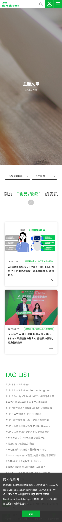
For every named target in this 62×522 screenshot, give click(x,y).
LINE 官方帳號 (15, 414)
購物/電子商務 (48, 455)
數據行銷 (40, 438)
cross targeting (16, 455)
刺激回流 (12, 443)
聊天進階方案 (42, 420)
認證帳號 (31, 467)
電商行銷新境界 (16, 467)
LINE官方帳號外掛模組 (20, 408)
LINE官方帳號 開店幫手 (20, 420)
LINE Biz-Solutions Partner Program (29, 390)
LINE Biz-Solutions (18, 384)
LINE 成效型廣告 (16, 432)
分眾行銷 (12, 438)
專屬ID (41, 467)
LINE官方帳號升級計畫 (42, 396)
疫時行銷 (12, 402)
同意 (31, 514)
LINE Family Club (18, 396)
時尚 (43, 449)
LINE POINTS (33, 414)
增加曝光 (44, 432)
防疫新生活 (25, 402)
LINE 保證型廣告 (43, 408)
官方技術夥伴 (40, 402)
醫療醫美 (34, 449)
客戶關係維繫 (26, 438)
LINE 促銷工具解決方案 (20, 426)
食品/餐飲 (13, 461)
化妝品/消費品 (26, 443)
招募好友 (32, 432)
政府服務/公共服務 (17, 449)
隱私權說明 (20, 503)
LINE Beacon (42, 426)
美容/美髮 (33, 455)
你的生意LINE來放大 (31, 461)
